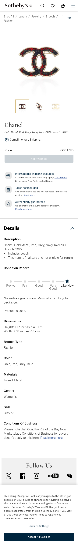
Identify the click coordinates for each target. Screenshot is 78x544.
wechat (69, 475)
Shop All (9, 16)
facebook (22, 476)
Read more (29, 195)
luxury (23, 16)
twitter (8, 476)
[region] (39, 514)
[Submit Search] (42, 6)
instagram (36, 476)
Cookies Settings (39, 526)
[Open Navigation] (73, 6)
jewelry (36, 16)
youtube (53, 476)
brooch (50, 16)
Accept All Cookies (39, 536)
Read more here (51, 438)
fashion (8, 20)
